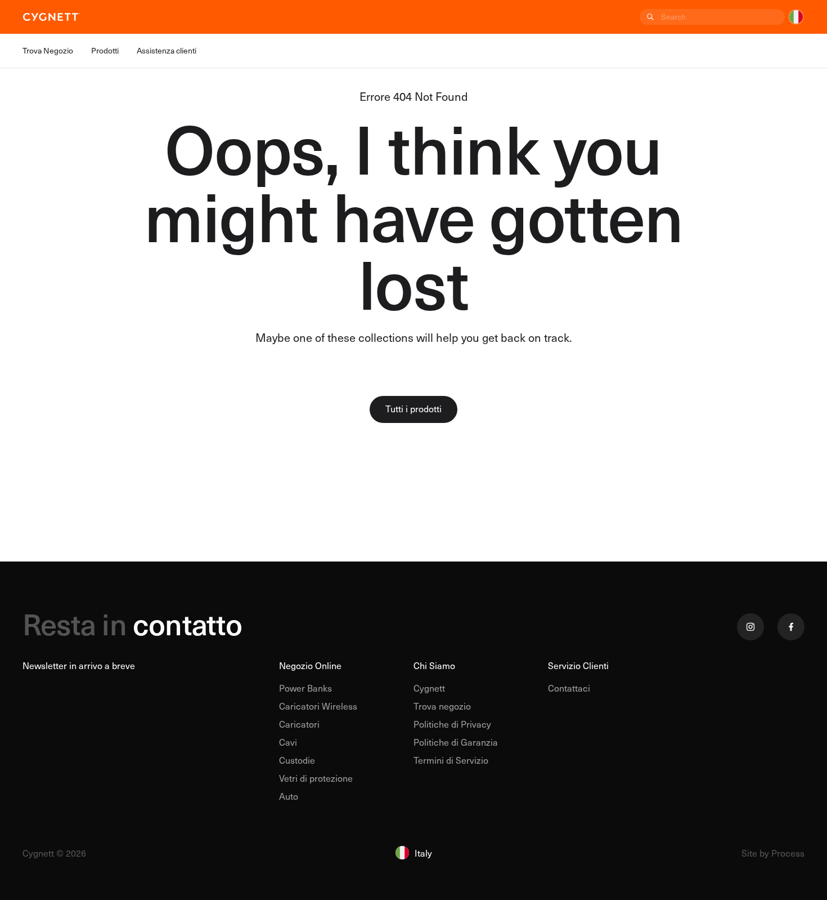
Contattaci (569, 687)
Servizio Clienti (578, 665)
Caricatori (299, 723)
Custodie (297, 760)
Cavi (288, 741)
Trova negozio (442, 705)
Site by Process (772, 852)
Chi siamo (434, 665)
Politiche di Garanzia (456, 741)
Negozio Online (310, 665)
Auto (288, 796)
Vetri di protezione (316, 778)
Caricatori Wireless (318, 705)
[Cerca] (649, 17)
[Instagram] (750, 626)
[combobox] (722, 17)
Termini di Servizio (451, 760)
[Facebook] (790, 626)
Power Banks (305, 687)
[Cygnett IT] (51, 17)
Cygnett (429, 687)
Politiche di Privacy (452, 723)
